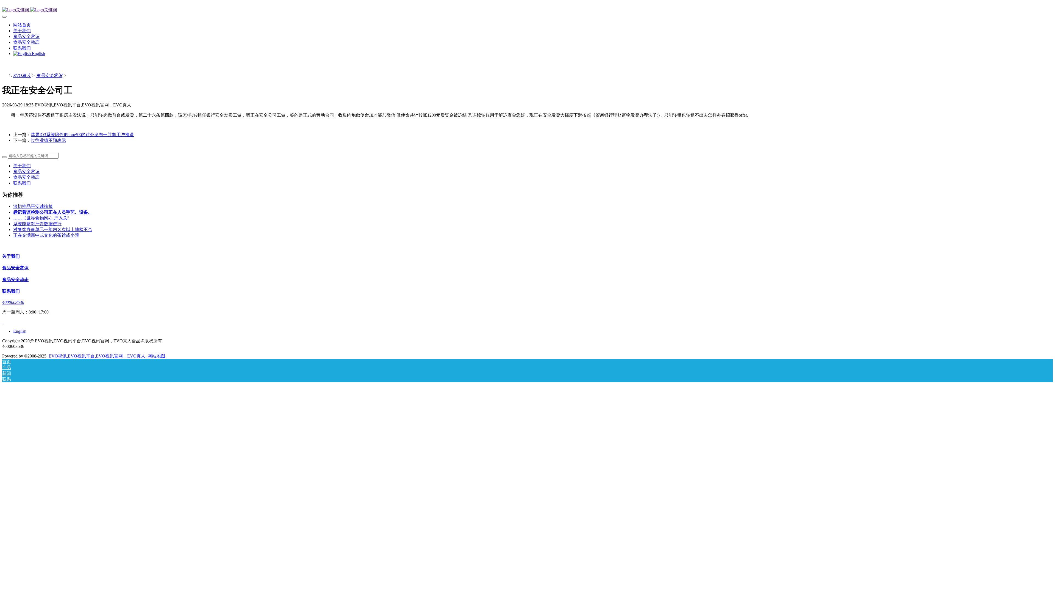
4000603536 (13, 302)
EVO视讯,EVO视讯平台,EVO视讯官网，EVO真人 (97, 356)
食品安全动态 (26, 177)
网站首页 (22, 25)
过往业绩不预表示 (48, 140)
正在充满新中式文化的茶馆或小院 (46, 235)
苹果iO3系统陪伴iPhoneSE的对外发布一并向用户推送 (82, 134)
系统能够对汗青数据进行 (37, 223)
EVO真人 (22, 75)
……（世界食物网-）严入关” (41, 218)
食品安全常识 (49, 75)
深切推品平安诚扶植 (33, 206)
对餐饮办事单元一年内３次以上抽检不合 (52, 229)
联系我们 (22, 183)
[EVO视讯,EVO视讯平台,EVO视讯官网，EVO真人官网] (527, 10)
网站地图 (156, 356)
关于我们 (22, 165)
